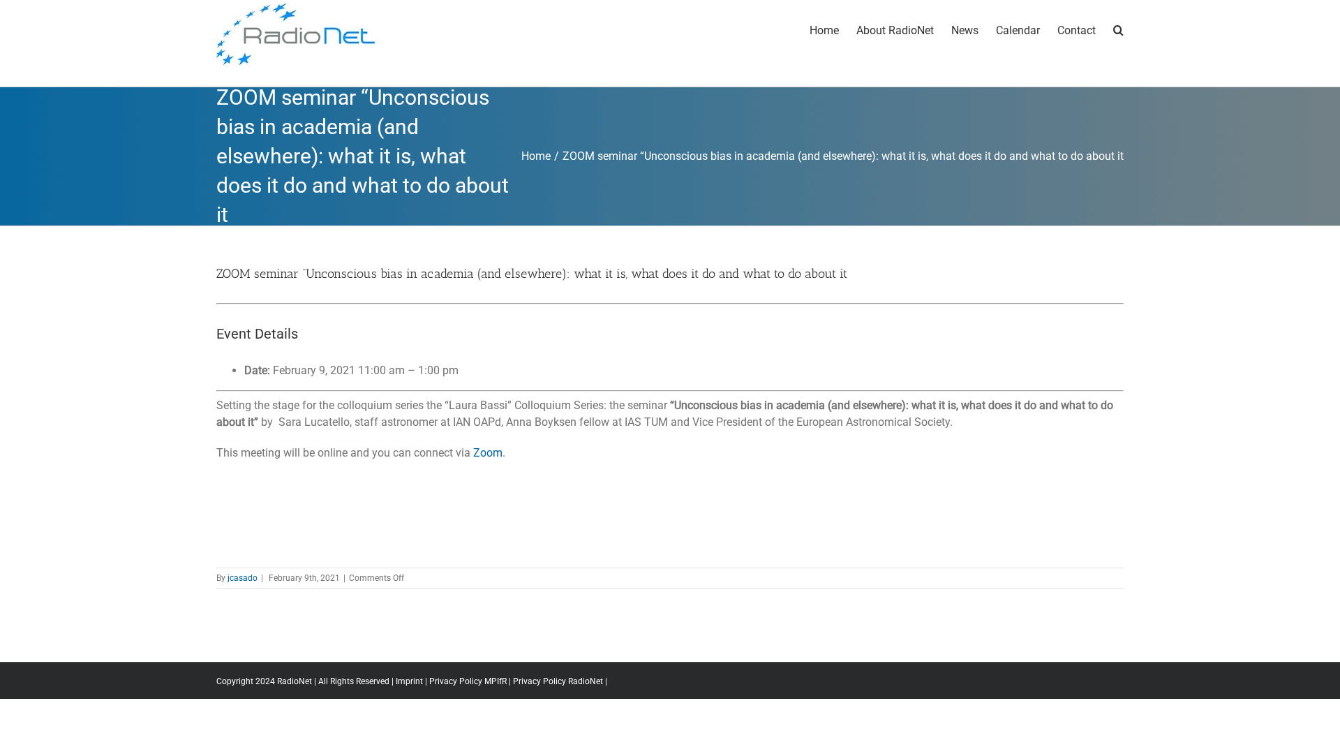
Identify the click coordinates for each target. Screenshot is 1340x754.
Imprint (409, 681)
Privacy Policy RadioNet (558, 681)
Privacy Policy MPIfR (468, 681)
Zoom (487, 452)
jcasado (243, 578)
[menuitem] (833, 29)
